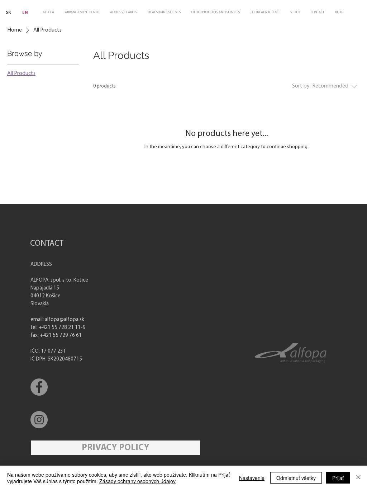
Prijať (338, 477)
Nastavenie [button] (251, 477)
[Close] (358, 477)
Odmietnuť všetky (296, 477)
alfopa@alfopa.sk (64, 319)
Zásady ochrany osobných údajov (137, 481)
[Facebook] (39, 387)
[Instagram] (39, 419)
